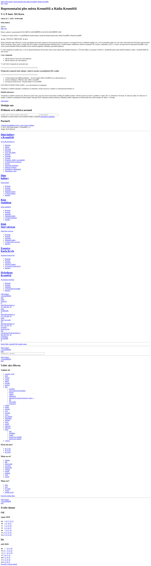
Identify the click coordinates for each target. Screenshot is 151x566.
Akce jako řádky (10, 152)
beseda (7, 378)
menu (25, 344)
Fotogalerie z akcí (10, 171)
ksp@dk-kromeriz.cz (7, 324)
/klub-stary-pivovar (7, 231)
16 (6, 535)
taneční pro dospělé (15, 437)
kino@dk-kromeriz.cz (8, 314)
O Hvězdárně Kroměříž (12, 289)
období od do (9, 492)
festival (7, 385)
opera (7, 415)
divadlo (7, 383)
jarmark (7, 409)
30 (11, 535)
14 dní (7, 490)
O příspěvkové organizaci (13, 162)
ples (2, 3)
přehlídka (12, 433)
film (6, 387)
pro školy (8, 466)
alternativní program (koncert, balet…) (21, 398)
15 (6, 532)
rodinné (7, 420)
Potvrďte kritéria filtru (8, 496)
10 (6, 521)
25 (11, 523)
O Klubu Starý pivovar (12, 242)
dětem (7, 381)
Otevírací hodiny (10, 264)
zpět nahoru (4, 101)
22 (8, 532)
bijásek (11, 392)
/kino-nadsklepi (6, 207)
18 (8, 523)
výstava (7, 441)
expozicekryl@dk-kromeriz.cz (10, 333)
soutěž (7, 424)
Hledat (7, 147)
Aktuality (8, 156)
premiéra (12, 389)
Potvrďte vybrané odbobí (9, 564)
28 (11, 530)
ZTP (6, 475)
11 (6, 523)
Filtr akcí (8, 149)
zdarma (7, 460)
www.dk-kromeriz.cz (8, 142)
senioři (7, 471)
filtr (16, 344)
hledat (3, 344)
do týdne (8, 489)
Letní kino (12, 404)
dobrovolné (8, 464)
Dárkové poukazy (11, 167)
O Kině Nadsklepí (11, 218)
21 (8, 530)
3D (10, 400)
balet (6, 376)
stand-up (7, 426)
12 (6, 526)
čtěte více (4, 28)
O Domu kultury (10, 193)
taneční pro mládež (15, 439)
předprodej (8, 468)
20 (8, 528)
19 (8, 526)
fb (11, 307)
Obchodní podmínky (11, 165)
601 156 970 (5, 325)
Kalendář (8, 151)
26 (11, 526)
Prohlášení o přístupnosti (13, 169)
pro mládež (8, 417)
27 (11, 528)
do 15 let (8, 450)
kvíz (6, 411)
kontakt (20, 344)
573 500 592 (5, 307)
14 (6, 530)
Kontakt (7, 154)
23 (8, 535)
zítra (6, 487)
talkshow (8, 428)
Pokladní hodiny (10, 192)
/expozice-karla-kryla (7, 255)
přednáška (8, 418)
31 (13, 521)
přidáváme (12, 396)
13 (6, 528)
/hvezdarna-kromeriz (7, 280)
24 (11, 521)
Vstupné (7, 158)
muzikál (7, 413)
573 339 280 (5, 316)
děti (6, 462)
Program (7, 145)
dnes (6, 485)
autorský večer (9, 374)
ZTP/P (7, 477)
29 (11, 532)
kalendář (12, 344)
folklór (7, 405)
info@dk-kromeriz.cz (8, 305)
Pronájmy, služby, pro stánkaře (15, 160)
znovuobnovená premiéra (17, 391)
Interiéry (7, 195)
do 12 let (8, 449)
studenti (7, 473)
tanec (6, 3)
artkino (11, 394)
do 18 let (8, 452)
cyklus (7, 379)
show (6, 422)
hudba (7, 407)
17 (8, 521)
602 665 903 (5, 335)
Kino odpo (12, 402)
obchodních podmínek (47, 117)
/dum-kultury (5, 182)
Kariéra (7, 164)
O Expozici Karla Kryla (12, 266)
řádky (7, 344)
